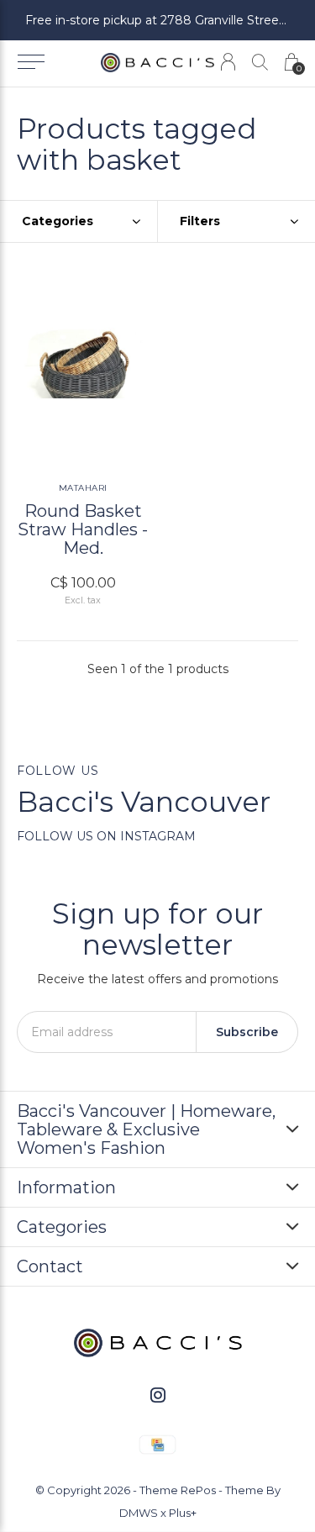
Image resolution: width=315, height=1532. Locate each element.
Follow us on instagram (106, 836)
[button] (30, 62)
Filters (200, 221)
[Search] (260, 62)
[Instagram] (157, 1395)
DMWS (138, 1512)
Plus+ (183, 1512)
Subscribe (247, 1032)
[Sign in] (228, 62)
